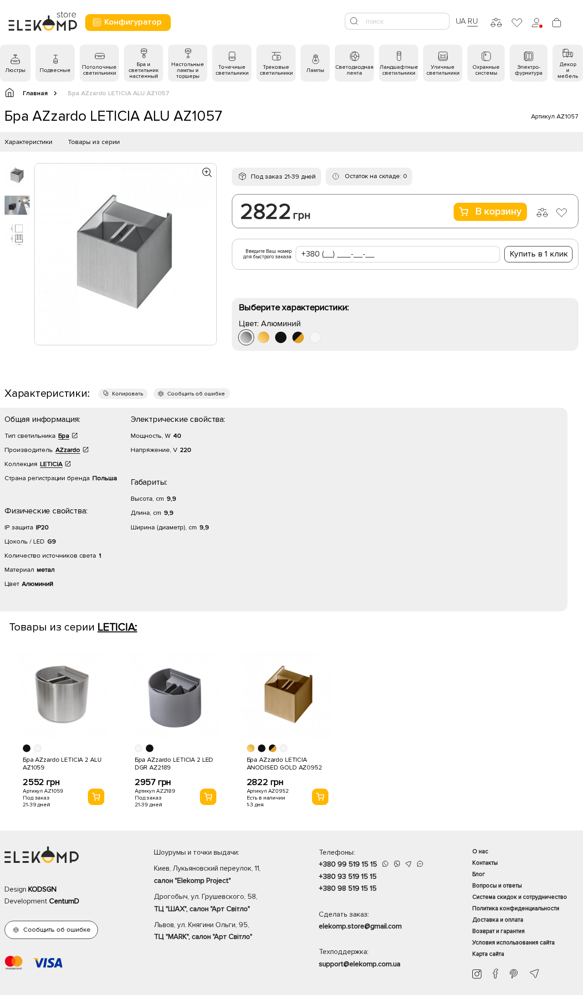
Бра (63, 436)
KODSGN (42, 889)
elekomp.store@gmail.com (360, 926)
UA (460, 21)
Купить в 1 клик (539, 254)
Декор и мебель (567, 70)
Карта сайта (488, 954)
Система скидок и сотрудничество (519, 897)
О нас (480, 851)
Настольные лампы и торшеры (187, 70)
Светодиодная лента (354, 70)
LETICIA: (117, 627)
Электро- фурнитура (528, 70)
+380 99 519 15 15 (348, 864)
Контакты (485, 863)
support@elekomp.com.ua (359, 964)
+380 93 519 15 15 (348, 876)
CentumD (64, 901)
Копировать (127, 393)
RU (472, 21)
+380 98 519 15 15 (348, 888)
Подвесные (55, 70)
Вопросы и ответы (497, 885)
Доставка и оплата (497, 919)
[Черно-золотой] (298, 337)
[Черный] (280, 337)
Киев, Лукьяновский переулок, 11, (207, 874)
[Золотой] (263, 337)
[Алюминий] (246, 337)
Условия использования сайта (513, 942)
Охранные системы (486, 70)
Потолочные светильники (99, 70)
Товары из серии (94, 142)
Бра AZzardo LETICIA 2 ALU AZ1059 (62, 763)
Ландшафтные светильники (398, 70)
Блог (478, 874)
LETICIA (51, 464)
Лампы (315, 70)
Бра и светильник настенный (143, 70)
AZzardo (68, 450)
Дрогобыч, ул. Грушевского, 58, (205, 902)
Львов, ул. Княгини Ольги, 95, (203, 930)
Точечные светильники (232, 70)
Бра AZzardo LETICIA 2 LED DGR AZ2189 (174, 763)
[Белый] (315, 337)
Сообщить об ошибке (196, 393)
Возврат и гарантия (498, 931)
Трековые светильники (276, 70)
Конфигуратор (133, 22)
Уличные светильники (443, 70)
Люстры (15, 70)
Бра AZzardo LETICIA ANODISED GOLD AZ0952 (284, 763)
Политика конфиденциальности (515, 908)
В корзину (498, 211)
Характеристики (28, 142)
